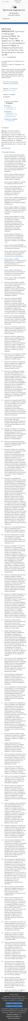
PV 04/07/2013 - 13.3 (11, 113)
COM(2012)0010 (19, 256)
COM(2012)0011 (9, 256)
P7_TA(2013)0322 (10, 120)
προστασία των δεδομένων (13, 1014)
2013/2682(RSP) (13, 88)
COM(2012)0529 (16, 275)
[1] (19, 179)
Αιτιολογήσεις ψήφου (11, 116)
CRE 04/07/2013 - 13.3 (11, 115)
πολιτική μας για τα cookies (12, 1016)
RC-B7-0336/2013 (13, 83)
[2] (19, 224)
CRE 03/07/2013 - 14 (11, 109)
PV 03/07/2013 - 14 (10, 107)
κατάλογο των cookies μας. (14, 1018)
